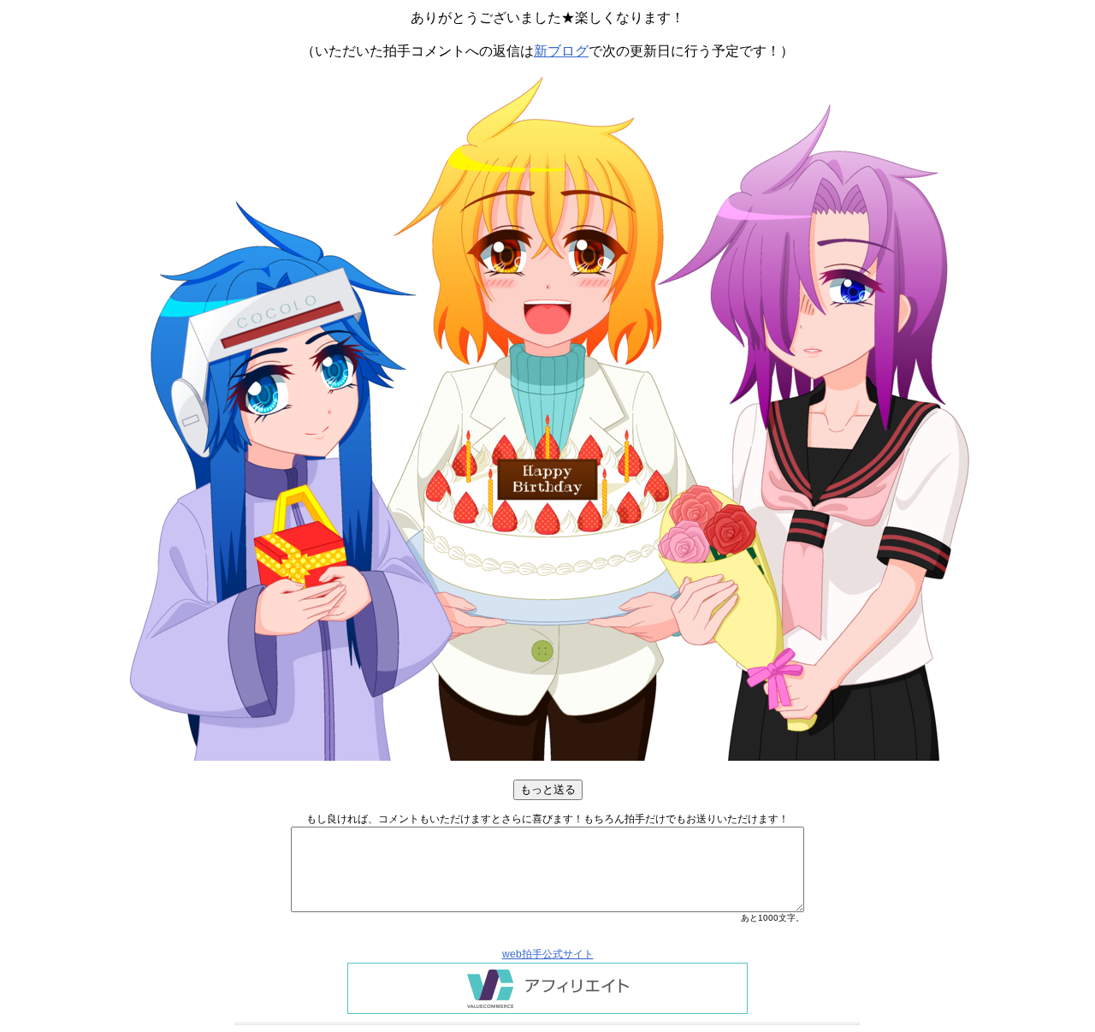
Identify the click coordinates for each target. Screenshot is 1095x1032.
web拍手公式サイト (548, 954)
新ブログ (561, 51)
